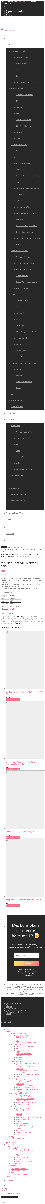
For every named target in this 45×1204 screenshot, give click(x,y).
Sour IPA (19, 319)
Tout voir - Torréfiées (37, 622)
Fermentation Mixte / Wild (25, 263)
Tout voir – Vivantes (23, 257)
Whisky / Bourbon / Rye (24, 469)
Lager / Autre (20, 195)
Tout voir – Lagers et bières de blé (27, 151)
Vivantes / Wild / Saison (19, 251)
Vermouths (15, 488)
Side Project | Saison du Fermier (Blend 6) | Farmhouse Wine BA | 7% (22, 763)
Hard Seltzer (20, 357)
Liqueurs (14, 482)
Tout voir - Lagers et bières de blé (17, 622)
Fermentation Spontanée (24, 269)
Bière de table (21, 313)
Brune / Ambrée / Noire (24, 382)
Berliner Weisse (21, 64)
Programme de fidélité (15, 11)
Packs (13, 507)
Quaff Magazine (11, 1008)
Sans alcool (20, 344)
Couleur (18, 388)
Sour (17, 76)
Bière (8, 45)
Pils (17, 157)
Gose (18, 70)
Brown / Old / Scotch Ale (24, 232)
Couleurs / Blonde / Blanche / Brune (23, 363)
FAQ (7, 13)
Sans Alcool (10, 413)
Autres (18, 138)
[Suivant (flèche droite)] (4, 1202)
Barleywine (20, 220)
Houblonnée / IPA (17, 88)
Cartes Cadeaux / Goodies (16, 513)
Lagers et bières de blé (19, 145)
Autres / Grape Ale (22, 288)
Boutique (4, 554)
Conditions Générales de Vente (17, 1010)
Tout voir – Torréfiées (23, 207)
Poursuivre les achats (9, 1197)
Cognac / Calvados (22, 438)
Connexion (10, 534)
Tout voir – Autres (22, 301)
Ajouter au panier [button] (13, 700)
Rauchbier (19, 170)
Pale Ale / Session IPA (23, 120)
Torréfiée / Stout (16, 201)
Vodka (18, 463)
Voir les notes (15, 609)
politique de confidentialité (27, 972)
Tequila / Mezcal (22, 457)
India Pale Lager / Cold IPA (25, 163)
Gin (17, 444)
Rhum (18, 451)
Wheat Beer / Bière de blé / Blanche (28, 332)
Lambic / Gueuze (22, 276)
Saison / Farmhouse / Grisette (26, 282)
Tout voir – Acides (22, 57)
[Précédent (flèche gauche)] (2, 1202)
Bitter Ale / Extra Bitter (23, 126)
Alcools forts (15, 426)
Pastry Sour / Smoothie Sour (25, 82)
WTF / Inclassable (22, 338)
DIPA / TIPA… (20, 107)
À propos (9, 15)
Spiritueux (10, 419)
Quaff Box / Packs (17, 407)
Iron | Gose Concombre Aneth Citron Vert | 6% (23, 900)
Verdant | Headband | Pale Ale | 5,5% (20, 832)
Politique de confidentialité (15, 1012)
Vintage (13, 394)
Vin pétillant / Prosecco (19, 494)
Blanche (19, 375)
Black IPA (19, 132)
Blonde (18, 369)
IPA (17, 101)
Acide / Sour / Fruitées (18, 51)
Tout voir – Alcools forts (24, 432)
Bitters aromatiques (18, 501)
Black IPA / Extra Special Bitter (26, 226)
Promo (8, 520)
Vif (11, 593)
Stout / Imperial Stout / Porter (26, 213)
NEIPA (18, 113)
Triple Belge (20, 326)
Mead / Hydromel (22, 351)
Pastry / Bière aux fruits (24, 307)
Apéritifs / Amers (17, 476)
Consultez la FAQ (24, 2)
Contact (9, 1014)
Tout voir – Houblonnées (24, 95)
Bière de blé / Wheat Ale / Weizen (27, 188)
